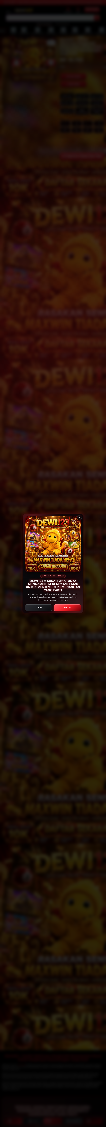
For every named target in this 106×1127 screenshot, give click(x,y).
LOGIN (39, 608)
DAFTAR (67, 608)
